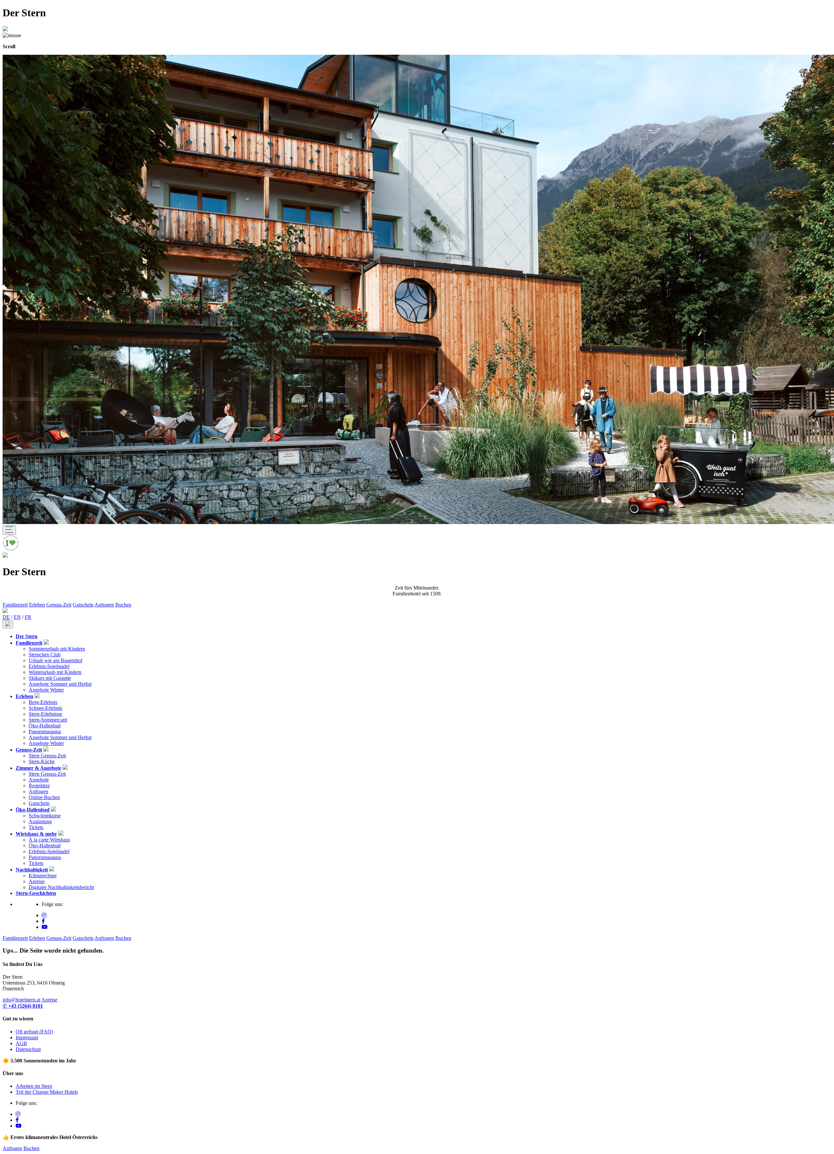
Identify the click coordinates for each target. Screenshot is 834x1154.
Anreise (37, 881)
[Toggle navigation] (9, 530)
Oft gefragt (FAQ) (34, 1031)
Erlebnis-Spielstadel (49, 666)
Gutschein (83, 604)
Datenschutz (28, 1049)
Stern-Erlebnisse (45, 714)
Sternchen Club (45, 654)
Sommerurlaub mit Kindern (57, 648)
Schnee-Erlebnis (45, 708)
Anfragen (104, 604)
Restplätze (39, 785)
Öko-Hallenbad (45, 725)
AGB (21, 1043)
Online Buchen (44, 797)
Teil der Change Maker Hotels (47, 1092)
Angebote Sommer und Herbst (60, 684)
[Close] (8, 624)
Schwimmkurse (45, 815)
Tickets (36, 827)
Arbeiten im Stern (34, 1086)
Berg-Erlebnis (43, 702)
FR (28, 617)
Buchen (123, 604)
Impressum (27, 1037)
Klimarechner (43, 875)
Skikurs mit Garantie (50, 678)
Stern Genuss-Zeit (47, 755)
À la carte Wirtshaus (49, 839)
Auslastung (40, 821)
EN (17, 617)
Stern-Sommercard (48, 720)
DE (6, 617)
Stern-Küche (42, 761)
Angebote (39, 779)
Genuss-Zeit (58, 604)
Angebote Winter (46, 690)
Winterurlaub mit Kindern (55, 672)
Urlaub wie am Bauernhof (55, 660)
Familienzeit (15, 604)
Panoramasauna (45, 731)
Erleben (37, 604)
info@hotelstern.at (21, 999)
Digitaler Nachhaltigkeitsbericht (61, 887)
